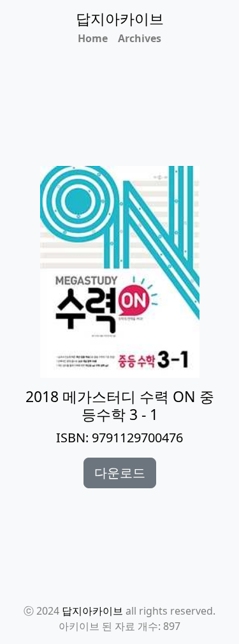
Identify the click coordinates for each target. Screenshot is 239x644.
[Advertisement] (127, 124)
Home (93, 38)
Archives (139, 38)
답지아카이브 (92, 611)
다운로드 (119, 472)
